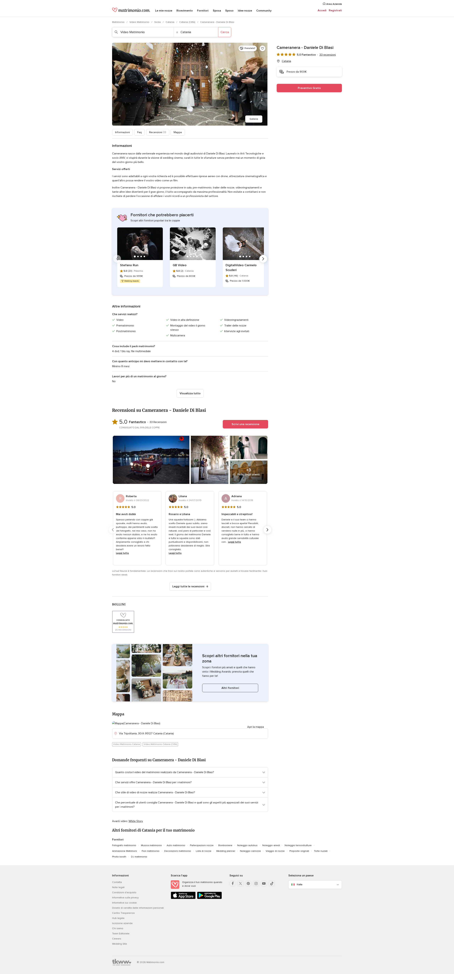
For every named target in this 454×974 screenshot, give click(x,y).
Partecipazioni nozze (202, 845)
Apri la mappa (255, 727)
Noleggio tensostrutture (298, 845)
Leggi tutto (122, 553)
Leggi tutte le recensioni (188, 586)
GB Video (180, 265)
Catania (170, 22)
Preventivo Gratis (309, 88)
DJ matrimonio (139, 856)
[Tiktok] (271, 883)
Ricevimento (184, 10)
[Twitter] (240, 883)
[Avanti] (263, 259)
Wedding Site (119, 943)
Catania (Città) (187, 22)
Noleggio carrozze (250, 850)
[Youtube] (264, 883)
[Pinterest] (248, 883)
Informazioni (122, 132)
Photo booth (119, 856)
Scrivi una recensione (245, 424)
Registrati (335, 10)
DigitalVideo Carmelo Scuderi (241, 267)
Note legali (118, 887)
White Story (136, 821)
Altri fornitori (230, 688)
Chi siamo (117, 928)
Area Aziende (334, 3)
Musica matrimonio (151, 845)
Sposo (229, 10)
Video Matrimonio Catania (126, 744)
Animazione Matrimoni (124, 850)
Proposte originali (299, 850)
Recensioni (157, 132)
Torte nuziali (321, 850)
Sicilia (157, 22)
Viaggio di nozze (275, 850)
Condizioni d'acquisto (124, 892)
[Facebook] (232, 883)
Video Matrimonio (139, 22)
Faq (139, 132)
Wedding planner (225, 850)
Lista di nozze (203, 850)
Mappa (178, 132)
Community (264, 10)
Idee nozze (245, 10)
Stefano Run (129, 265)
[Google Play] (209, 898)
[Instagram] (256, 883)
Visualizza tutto (190, 393)
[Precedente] (117, 259)
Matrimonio (118, 22)
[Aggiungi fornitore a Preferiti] (262, 48)
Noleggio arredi (271, 845)
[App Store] (183, 898)
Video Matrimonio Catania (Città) (160, 744)
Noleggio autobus (247, 845)
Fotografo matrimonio (124, 845)
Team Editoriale (120, 933)
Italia (299, 884)
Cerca (224, 32)
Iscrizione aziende (122, 923)
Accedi (322, 10)
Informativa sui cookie (124, 902)
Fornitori (203, 10)
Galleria (254, 118)
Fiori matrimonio (150, 850)
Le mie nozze (163, 10)
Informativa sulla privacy (125, 897)
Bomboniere (225, 845)
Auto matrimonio (176, 845)
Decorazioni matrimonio (177, 850)
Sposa (217, 10)
